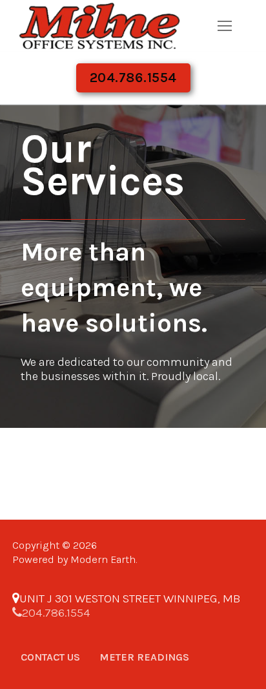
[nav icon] (224, 25)
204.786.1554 (133, 77)
